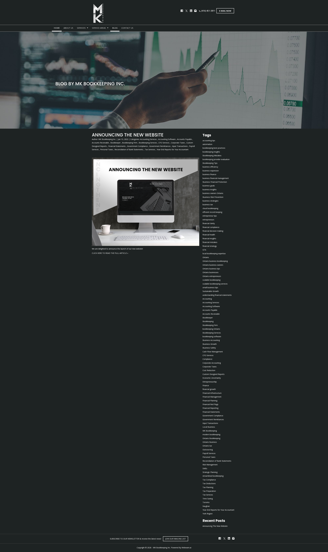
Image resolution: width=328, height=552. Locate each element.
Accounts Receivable (100, 142)
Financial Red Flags (210, 404)
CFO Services (163, 142)
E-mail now (225, 10)
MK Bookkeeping (210, 431)
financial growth (209, 389)
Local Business (209, 427)
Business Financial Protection (215, 182)
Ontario (206, 257)
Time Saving (208, 498)
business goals (209, 185)
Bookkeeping (208, 321)
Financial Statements (117, 146)
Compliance (207, 359)
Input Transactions (180, 146)
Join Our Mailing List (175, 539)
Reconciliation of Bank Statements (129, 149)
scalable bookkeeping (211, 280)
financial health (209, 234)
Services (81, 28)
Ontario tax (207, 446)
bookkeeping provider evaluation (216, 159)
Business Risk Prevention (213, 197)
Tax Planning (208, 487)
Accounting (207, 299)
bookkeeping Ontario (211, 329)
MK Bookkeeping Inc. (162, 547)
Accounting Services (148, 139)
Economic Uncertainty (212, 378)
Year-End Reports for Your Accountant (172, 149)
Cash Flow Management (213, 351)
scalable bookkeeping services (215, 284)
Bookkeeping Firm (129, 142)
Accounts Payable (184, 139)
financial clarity (209, 223)
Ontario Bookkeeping (211, 438)
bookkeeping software (212, 336)
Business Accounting (211, 340)
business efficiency (210, 167)
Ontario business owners (213, 265)
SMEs (205, 468)
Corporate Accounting (212, 363)
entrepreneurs (208, 219)
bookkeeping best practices (214, 148)
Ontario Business (210, 442)
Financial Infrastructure (212, 393)
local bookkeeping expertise (214, 253)
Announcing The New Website (127, 135)
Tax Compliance (209, 480)
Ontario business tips (211, 268)
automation (207, 144)
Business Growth (210, 344)
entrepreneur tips (210, 216)
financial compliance (211, 227)
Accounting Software (167, 139)
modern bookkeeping (211, 434)
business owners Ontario (213, 193)
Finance (206, 385)
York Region (208, 513)
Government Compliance (137, 146)
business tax (208, 204)
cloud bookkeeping (210, 208)
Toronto (206, 502)
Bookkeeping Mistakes (212, 155)
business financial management (216, 178)
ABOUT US (68, 28)
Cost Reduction (209, 370)
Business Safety (209, 348)
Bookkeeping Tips (210, 163)
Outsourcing (208, 449)
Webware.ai (186, 547)
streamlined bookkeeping (213, 476)
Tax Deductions (209, 483)
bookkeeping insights (211, 152)
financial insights (209, 238)
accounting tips (209, 140)
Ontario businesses (210, 272)
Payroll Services (209, 453)
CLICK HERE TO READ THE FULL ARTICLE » (110, 253)
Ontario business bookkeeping (215, 261)
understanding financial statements (217, 295)
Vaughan (206, 506)
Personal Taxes (106, 149)
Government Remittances (160, 146)
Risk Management (210, 464)
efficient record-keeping (212, 212)
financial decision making (213, 231)
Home (57, 28)
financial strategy (210, 246)
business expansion (211, 170)
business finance (209, 174)
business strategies (210, 201)
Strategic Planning (210, 472)
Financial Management (212, 397)
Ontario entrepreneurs (212, 276)
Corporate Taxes (178, 142)
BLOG (114, 28)
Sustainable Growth (211, 291)
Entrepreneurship (210, 382)
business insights (210, 189)
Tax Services (150, 149)
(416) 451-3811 (208, 10)
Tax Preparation (209, 491)
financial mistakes (210, 242)
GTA (204, 250)
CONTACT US (127, 28)
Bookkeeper (115, 142)
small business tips (210, 287)
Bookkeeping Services (148, 142)
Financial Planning (210, 400)
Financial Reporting (210, 408)
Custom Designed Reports (213, 374)
